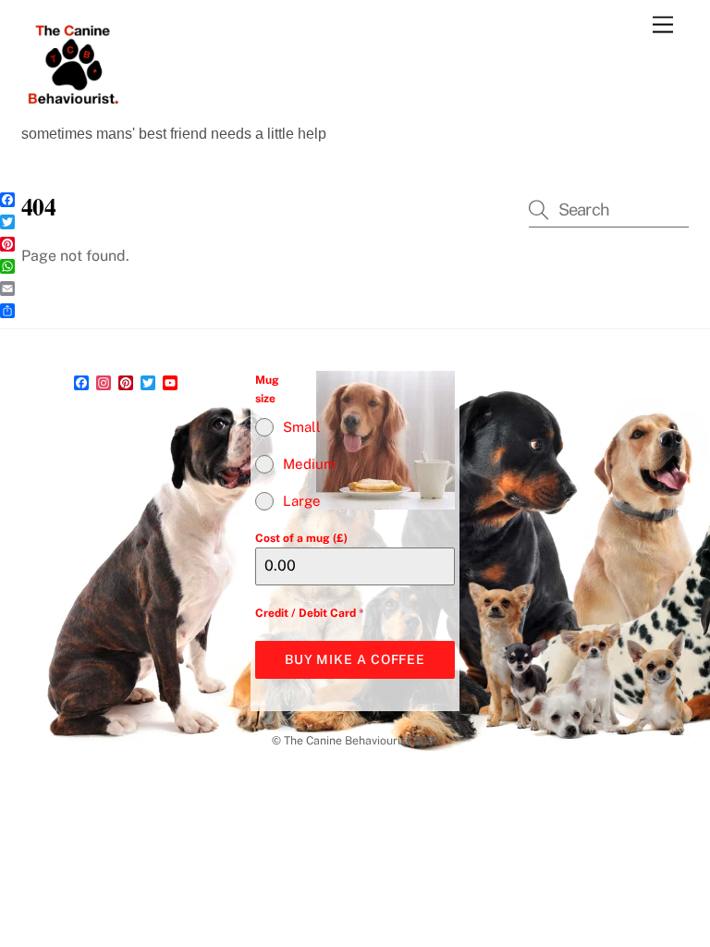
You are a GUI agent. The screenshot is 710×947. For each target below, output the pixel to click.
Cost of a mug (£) (301, 538)
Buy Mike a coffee (355, 659)
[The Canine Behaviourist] (72, 107)
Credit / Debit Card (309, 613)
